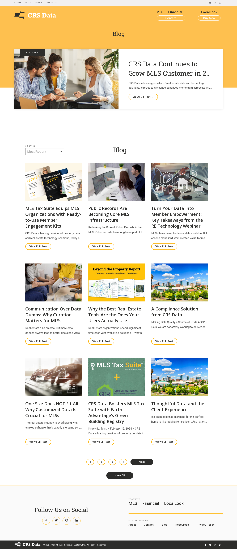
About (39, 3)
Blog (28, 3)
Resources (182, 524)
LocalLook (209, 12)
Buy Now (209, 18)
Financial (175, 12)
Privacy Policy (205, 524)
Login (18, 3)
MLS (159, 12)
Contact (51, 3)
